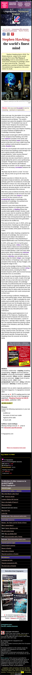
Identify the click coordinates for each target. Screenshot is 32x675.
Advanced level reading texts (4, 5)
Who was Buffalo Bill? (11, 534)
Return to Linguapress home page (16, 447)
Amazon (13, 618)
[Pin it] (13, 35)
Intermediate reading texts (12, 3)
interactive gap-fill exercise (13, 427)
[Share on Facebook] (5, 35)
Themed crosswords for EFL (9, 563)
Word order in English (8, 551)
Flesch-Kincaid (6, 467)
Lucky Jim (4, 513)
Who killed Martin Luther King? (10, 493)
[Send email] (9, 35)
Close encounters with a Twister (13, 536)
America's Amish (9, 496)
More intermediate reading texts (17, 539)
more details (18, 674)
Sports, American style (11, 528)
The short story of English (9, 566)
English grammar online (20, 4)
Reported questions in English (10, 554)
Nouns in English (6, 548)
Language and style (7, 560)
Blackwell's (21, 616)
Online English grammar (8, 545)
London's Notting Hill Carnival (10, 499)
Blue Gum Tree (6, 510)
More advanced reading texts (18, 516)
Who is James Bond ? (8, 525)
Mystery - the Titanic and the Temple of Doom (14, 522)
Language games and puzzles (27, 4)
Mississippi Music (7, 505)
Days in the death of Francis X (10, 502)
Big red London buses (8, 531)
